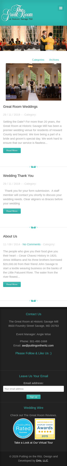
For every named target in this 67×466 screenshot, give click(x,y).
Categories (38, 59)
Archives (54, 59)
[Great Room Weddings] (33, 78)
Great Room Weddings (20, 107)
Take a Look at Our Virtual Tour (33, 442)
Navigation (61, 8)
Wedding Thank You (18, 176)
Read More (11, 150)
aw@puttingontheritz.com (38, 345)
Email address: (33, 383)
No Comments (32, 244)
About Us (10, 236)
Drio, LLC (42, 460)
